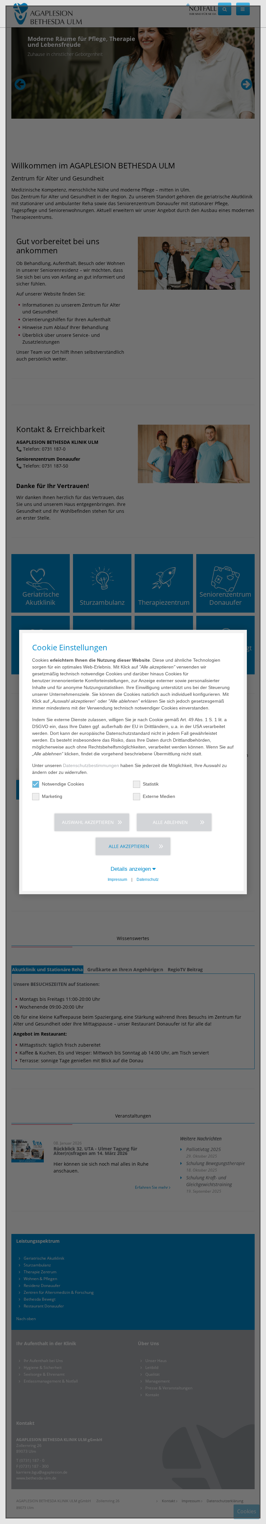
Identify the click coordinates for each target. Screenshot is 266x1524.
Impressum (117, 879)
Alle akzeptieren (129, 846)
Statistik (151, 784)
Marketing (52, 796)
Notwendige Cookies (63, 784)
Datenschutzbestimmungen (91, 765)
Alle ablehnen (170, 822)
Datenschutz (148, 879)
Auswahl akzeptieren (88, 822)
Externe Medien (159, 796)
